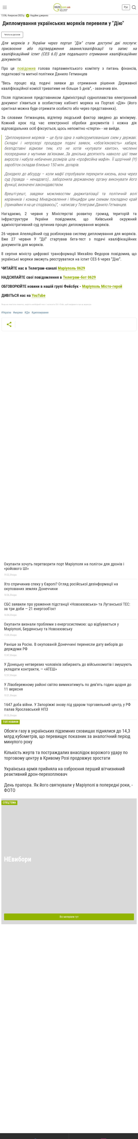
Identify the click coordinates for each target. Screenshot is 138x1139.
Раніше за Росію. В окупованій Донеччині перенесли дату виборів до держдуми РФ (63, 646)
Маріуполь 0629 (71, 268)
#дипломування (40, 312)
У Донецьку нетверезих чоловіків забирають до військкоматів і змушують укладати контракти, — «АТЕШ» (68, 666)
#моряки (18, 312)
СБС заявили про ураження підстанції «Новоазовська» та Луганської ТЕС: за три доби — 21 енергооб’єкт (67, 606)
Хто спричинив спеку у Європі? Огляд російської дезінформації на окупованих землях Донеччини (61, 586)
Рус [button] (126, 7)
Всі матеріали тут (69, 916)
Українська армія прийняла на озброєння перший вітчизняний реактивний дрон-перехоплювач (64, 771)
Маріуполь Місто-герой (102, 286)
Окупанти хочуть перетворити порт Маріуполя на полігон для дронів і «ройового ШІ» (64, 566)
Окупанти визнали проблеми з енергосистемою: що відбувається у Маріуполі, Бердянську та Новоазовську (61, 626)
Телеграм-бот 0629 (79, 277)
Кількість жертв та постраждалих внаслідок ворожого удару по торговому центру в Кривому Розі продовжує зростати (66, 755)
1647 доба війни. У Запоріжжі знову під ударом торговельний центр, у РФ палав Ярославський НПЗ (67, 707)
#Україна (6, 312)
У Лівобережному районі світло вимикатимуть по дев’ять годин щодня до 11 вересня (67, 687)
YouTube (38, 295)
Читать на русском (12, 34)
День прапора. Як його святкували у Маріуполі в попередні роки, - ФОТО (68, 787)
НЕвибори (17, 859)
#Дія (27, 312)
